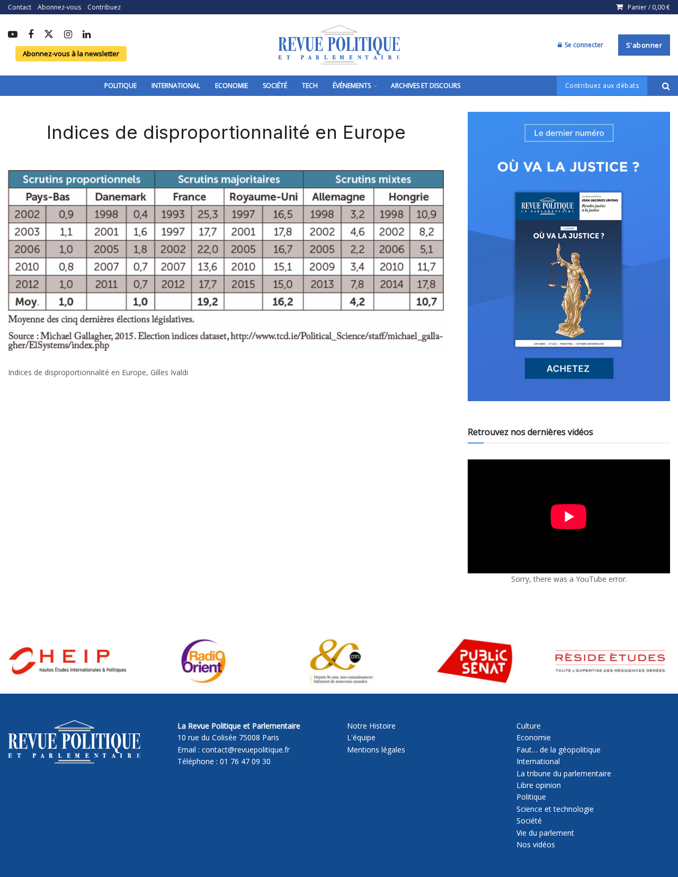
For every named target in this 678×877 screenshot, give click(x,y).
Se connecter (583, 44)
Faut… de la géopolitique (558, 750)
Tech (310, 85)
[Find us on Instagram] (68, 35)
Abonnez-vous (59, 7)
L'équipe (361, 737)
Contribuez (104, 7)
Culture (528, 726)
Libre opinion (538, 785)
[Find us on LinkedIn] (87, 35)
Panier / (649, 7)
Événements (352, 85)
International (175, 85)
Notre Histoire (371, 726)
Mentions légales (376, 750)
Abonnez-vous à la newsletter (71, 53)
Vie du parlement (545, 833)
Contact (19, 7)
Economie (231, 85)
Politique (120, 85)
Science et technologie (555, 809)
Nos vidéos (535, 844)
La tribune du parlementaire (563, 773)
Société (275, 85)
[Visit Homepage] (339, 45)
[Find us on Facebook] (30, 35)
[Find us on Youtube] (12, 35)
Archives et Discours (425, 85)
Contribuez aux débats (602, 85)
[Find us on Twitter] (48, 34)
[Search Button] (666, 86)
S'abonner (644, 45)
